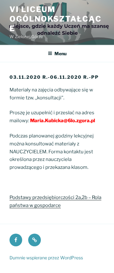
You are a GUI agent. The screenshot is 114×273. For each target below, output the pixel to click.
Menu (60, 53)
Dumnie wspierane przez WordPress (46, 257)
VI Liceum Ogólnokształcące (56, 19)
